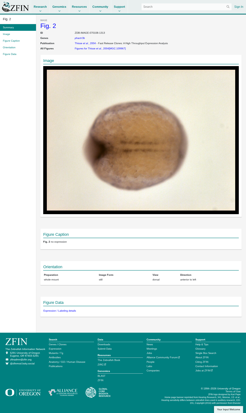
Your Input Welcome (228, 409)
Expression (55, 348)
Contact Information (206, 366)
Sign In (238, 6)
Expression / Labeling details (59, 310)
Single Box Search (205, 353)
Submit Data (105, 348)
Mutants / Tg (56, 353)
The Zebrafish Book (109, 360)
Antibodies (55, 357)
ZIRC (101, 364)
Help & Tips (201, 344)
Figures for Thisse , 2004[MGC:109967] (100, 48)
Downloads (104, 344)
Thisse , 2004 (85, 43)
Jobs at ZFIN (202, 370)
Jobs (149, 353)
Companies (153, 370)
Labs (149, 366)
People (151, 361)
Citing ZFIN (201, 361)
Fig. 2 (48, 25)
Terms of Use (233, 391)
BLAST (102, 375)
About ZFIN (202, 357)
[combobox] (187, 6)
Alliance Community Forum (162, 357)
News (150, 344)
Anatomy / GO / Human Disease (67, 361)
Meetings (152, 348)
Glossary (200, 348)
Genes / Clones (57, 344)
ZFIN (100, 380)
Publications (55, 366)
